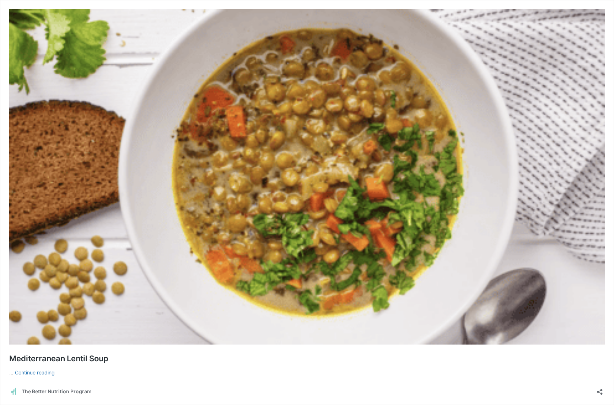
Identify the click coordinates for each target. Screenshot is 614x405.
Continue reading (35, 372)
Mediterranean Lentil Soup (58, 358)
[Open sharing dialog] (600, 389)
